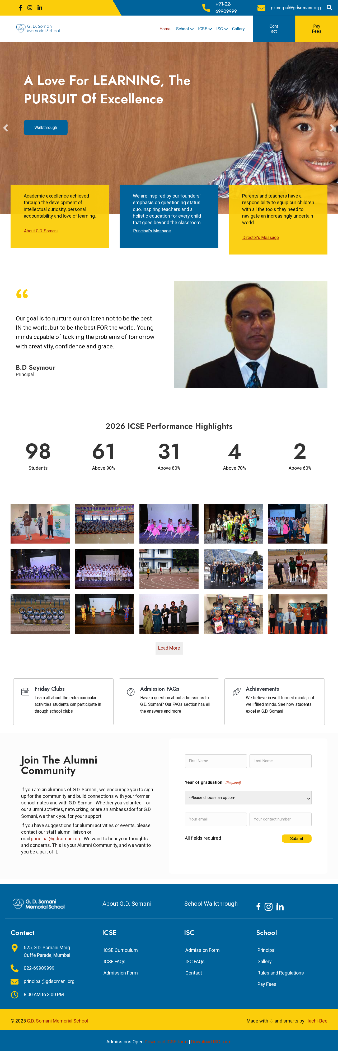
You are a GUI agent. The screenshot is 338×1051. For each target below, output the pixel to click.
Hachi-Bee (316, 1021)
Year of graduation (213, 782)
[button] (5, 128)
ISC (219, 28)
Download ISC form (211, 1041)
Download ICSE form (166, 1041)
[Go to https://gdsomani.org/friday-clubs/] (63, 702)
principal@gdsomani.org (56, 838)
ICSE (202, 28)
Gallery (238, 28)
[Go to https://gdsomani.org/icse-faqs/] (169, 702)
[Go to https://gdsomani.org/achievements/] (275, 702)
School (182, 28)
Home (165, 28)
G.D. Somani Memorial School (57, 1021)
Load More (169, 648)
